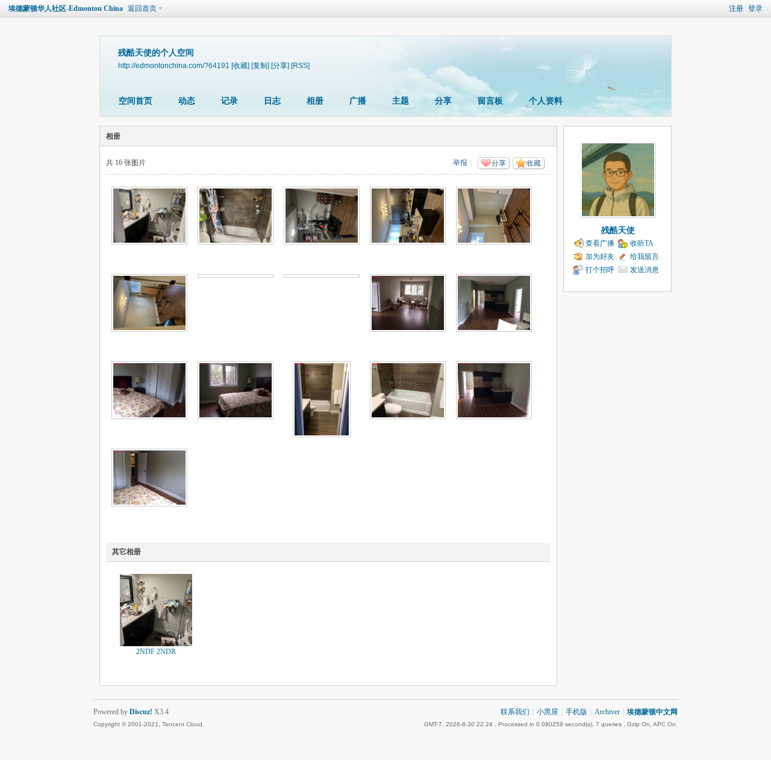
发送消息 (644, 270)
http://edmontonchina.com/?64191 (173, 65)
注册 (736, 8)
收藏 (533, 163)
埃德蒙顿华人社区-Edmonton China (65, 8)
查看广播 (599, 243)
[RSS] (300, 65)
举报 (460, 162)
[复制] (260, 65)
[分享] (280, 65)
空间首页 (135, 100)
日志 (272, 100)
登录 (755, 8)
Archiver (607, 712)
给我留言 (644, 256)
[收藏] (240, 65)
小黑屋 (547, 712)
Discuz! (141, 712)
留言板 (490, 100)
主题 (400, 100)
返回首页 (142, 8)
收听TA (642, 243)
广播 (357, 100)
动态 (186, 100)
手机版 (576, 712)
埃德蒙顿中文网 (652, 712)
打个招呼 (599, 270)
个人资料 (546, 100)
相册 (315, 100)
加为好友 (599, 256)
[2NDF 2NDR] (156, 610)
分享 (443, 100)
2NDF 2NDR (156, 651)
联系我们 (515, 712)
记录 (229, 100)
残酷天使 (618, 230)
